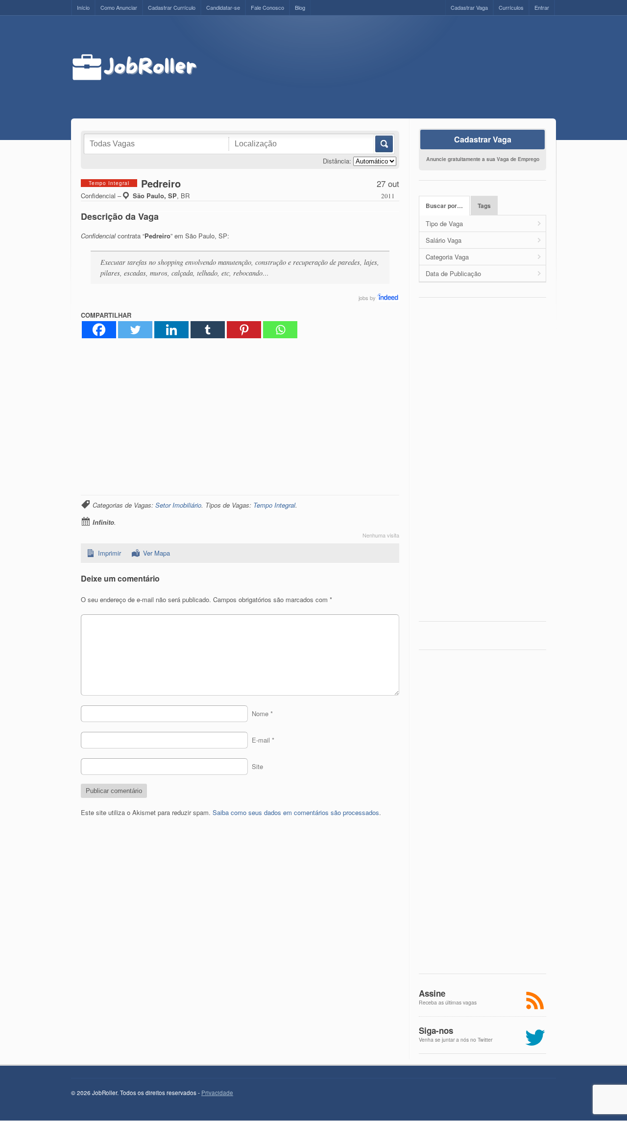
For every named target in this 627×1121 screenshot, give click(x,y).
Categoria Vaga (447, 256)
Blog (300, 7)
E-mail (263, 740)
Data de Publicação (453, 273)
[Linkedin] (171, 329)
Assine (432, 993)
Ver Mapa (156, 553)
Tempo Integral (274, 505)
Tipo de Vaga (444, 223)
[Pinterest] (244, 329)
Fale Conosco (267, 7)
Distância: (337, 160)
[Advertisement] (385, 67)
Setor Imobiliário (178, 505)
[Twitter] (135, 329)
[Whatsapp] (280, 329)
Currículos (511, 7)
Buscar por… (444, 206)
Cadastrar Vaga (469, 7)
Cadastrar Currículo (171, 7)
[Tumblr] (208, 329)
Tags (484, 206)
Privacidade (217, 1093)
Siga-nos (436, 1030)
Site (257, 766)
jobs (363, 298)
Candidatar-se (223, 7)
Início (83, 7)
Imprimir (109, 553)
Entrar (541, 7)
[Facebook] (99, 329)
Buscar (383, 144)
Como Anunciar (118, 7)
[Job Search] (388, 298)
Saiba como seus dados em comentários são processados (296, 812)
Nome (262, 713)
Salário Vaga (443, 240)
